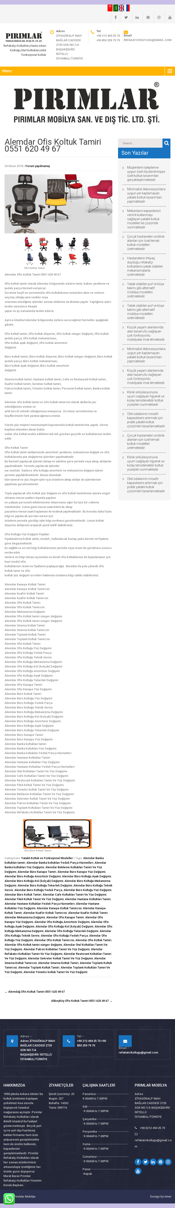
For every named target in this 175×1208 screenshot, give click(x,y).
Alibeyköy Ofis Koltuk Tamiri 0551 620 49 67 (81, 1000)
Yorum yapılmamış (37, 166)
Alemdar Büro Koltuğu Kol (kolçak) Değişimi (34, 881)
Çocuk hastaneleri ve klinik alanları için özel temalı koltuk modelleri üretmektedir (146, 243)
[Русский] (127, 7)
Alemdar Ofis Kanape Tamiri (65, 917)
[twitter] (124, 17)
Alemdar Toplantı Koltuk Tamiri (38, 967)
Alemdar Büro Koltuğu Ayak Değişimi (86, 876)
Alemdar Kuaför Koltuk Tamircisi (45, 912)
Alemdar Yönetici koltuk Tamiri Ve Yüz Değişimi (55, 972)
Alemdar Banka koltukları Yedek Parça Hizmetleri (59, 862)
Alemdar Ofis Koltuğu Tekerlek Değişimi (71, 931)
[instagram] (157, 17)
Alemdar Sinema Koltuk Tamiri (58, 963)
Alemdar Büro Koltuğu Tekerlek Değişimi (45, 885)
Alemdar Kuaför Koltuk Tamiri (88, 912)
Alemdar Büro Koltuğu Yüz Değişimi (87, 890)
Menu (7, 71)
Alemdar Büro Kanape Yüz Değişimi (81, 871)
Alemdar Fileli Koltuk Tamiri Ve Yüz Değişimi (34, 899)
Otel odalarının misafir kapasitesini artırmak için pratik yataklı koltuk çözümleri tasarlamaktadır (146, 420)
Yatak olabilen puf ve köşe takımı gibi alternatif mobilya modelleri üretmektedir (145, 290)
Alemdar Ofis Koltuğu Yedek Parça (64, 935)
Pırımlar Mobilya (24, 1196)
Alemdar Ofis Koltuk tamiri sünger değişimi (33, 944)
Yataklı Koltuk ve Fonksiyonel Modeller (47, 858)
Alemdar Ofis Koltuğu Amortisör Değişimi (62, 922)
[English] (122, 7)
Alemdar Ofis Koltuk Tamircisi (54, 940)
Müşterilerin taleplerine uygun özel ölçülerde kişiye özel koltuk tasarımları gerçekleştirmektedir (146, 174)
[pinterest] (146, 17)
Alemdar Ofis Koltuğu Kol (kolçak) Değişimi (64, 926)
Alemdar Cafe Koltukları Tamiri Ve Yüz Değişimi (74, 894)
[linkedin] (135, 17)
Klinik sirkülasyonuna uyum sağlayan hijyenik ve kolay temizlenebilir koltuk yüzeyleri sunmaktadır (145, 398)
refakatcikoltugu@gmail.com (147, 40)
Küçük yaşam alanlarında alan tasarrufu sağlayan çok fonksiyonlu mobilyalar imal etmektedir (146, 333)
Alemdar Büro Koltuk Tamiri (23, 894)
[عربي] (116, 7)
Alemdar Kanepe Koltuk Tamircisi (59, 908)
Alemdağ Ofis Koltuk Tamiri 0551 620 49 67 (35, 991)
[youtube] (168, 17)
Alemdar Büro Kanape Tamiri (37, 871)
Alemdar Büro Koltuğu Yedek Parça (38, 890)
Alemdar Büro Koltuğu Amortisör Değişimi (33, 876)
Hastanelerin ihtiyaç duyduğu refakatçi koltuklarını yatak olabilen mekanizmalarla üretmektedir (145, 266)
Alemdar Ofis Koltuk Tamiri (93, 940)
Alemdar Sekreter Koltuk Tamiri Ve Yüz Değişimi (60, 958)
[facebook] (114, 17)
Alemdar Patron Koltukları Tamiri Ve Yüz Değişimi (56, 949)
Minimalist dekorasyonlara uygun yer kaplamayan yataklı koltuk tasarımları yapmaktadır (146, 195)
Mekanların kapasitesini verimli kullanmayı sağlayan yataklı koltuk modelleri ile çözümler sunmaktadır (144, 219)
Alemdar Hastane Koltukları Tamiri (88, 899)
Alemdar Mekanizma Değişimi (25, 917)
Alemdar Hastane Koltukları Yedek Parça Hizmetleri (40, 903)
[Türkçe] (110, 7)
